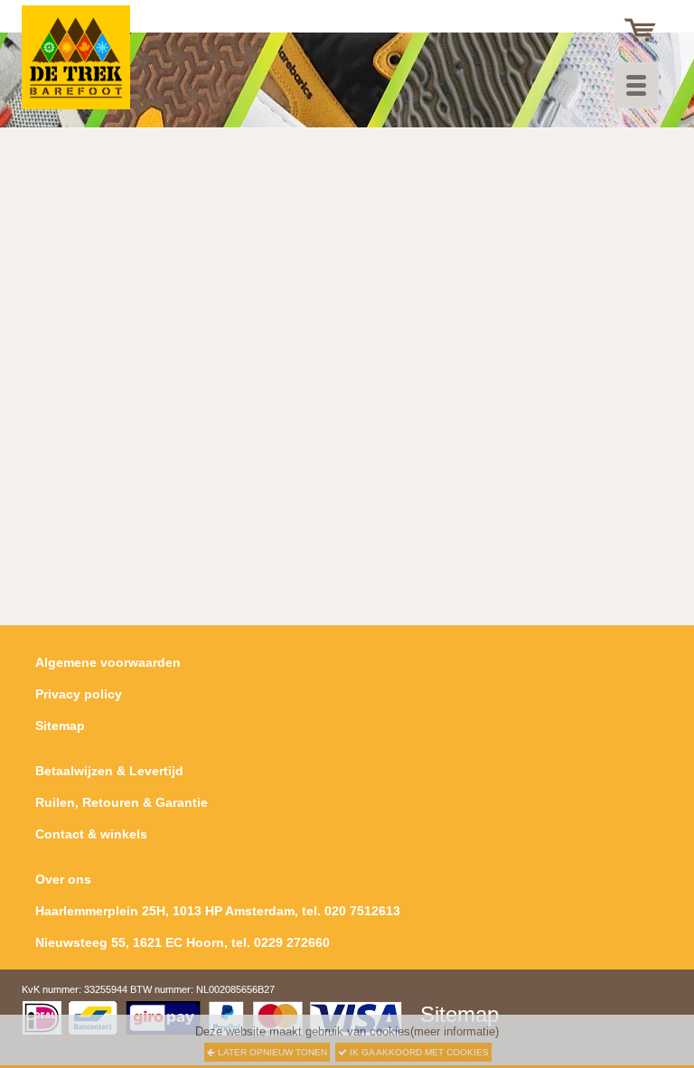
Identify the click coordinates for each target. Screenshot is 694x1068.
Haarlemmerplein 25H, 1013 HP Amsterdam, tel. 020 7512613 (217, 911)
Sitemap (60, 725)
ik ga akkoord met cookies (418, 1052)
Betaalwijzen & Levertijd (109, 771)
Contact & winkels (91, 834)
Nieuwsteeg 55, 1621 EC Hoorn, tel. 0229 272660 (182, 942)
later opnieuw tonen (271, 1052)
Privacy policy (78, 694)
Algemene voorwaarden (108, 662)
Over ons (63, 879)
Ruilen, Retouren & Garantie (121, 802)
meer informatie (454, 1031)
